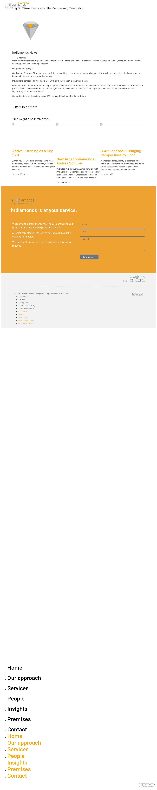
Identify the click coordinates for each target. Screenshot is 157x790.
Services (18, 688)
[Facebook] (140, 301)
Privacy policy (23, 303)
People (16, 698)
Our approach (24, 678)
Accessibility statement (27, 308)
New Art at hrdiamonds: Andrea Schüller (75, 161)
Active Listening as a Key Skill (32, 153)
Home (14, 667)
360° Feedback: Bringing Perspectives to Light (121, 153)
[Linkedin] (122, 301)
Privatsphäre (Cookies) (27, 306)
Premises (19, 719)
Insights (17, 709)
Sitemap (22, 300)
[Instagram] (131, 301)
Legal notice (23, 297)
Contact (17, 729)
